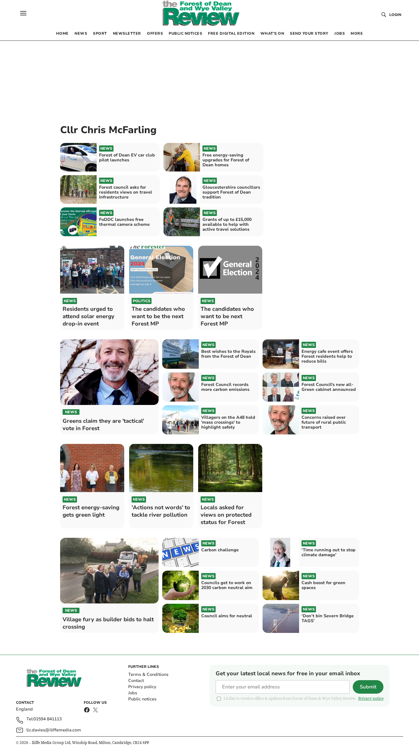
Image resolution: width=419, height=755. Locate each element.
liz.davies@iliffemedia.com (53, 730)
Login (395, 15)
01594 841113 (47, 719)
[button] (23, 13)
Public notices (142, 699)
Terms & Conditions (148, 674)
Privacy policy (142, 687)
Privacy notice (370, 698)
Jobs (132, 693)
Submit (368, 687)
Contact (136, 681)
